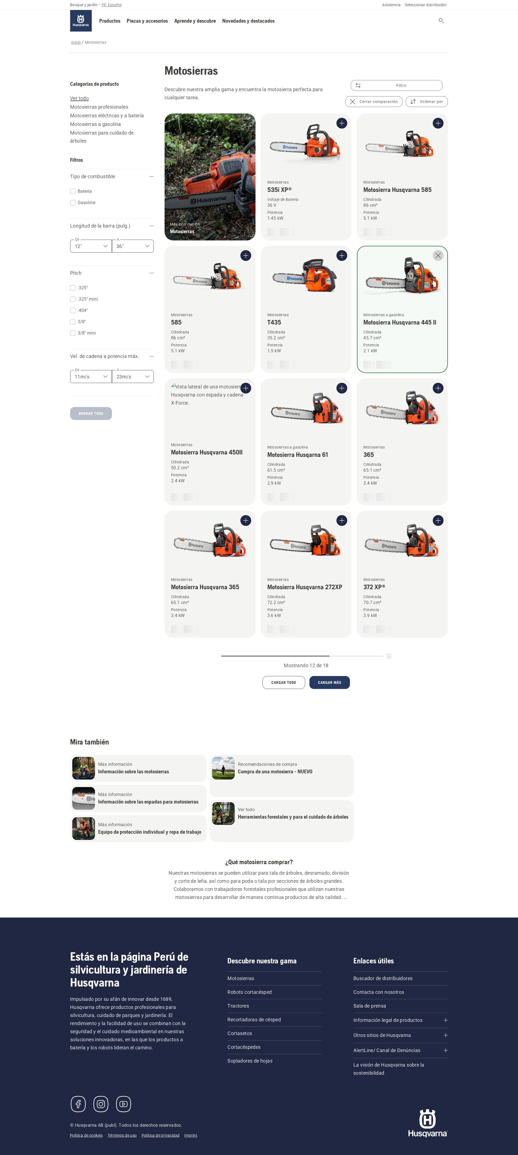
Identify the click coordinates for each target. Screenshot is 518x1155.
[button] (110, 45)
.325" (83, 291)
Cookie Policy (31, 1134)
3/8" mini (87, 336)
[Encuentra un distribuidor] (427, 45)
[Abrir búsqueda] (413, 45)
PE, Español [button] (111, 29)
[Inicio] (81, 45)
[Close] (208, 1100)
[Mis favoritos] (441, 45)
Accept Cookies (175, 1110)
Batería (85, 200)
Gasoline (86, 211)
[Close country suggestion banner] (508, 11)
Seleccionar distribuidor (426, 29)
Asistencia (391, 29)
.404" (83, 313)
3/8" (82, 325)
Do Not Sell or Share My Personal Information (175, 1126)
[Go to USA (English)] (443, 12)
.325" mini (88, 302)
